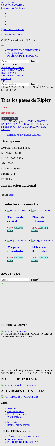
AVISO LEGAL (15, 53)
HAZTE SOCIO (9, 73)
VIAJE (4, 81)
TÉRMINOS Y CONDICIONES (23, 50)
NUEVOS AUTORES (12, 75)
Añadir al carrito (9, 118)
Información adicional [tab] (30, 134)
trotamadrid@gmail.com (13, 8)
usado (12, 194)
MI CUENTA (8, 2)
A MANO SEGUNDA (12, 67)
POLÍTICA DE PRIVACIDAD (22, 55)
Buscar (34, 84)
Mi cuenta (12, 422)
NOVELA (38, 87)
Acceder (11, 408)
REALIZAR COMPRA (13, 5)
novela (13, 126)
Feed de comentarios (17, 414)
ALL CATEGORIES (11, 64)
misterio (5, 126)
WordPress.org (14, 417)
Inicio (4, 87)
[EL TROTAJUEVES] (13, 331)
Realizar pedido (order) (18, 425)
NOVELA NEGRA (28, 124)
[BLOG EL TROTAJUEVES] (18, 385)
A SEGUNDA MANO (12, 70)
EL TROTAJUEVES (11, 34)
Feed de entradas (15, 411)
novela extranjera (26, 126)
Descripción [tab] (13, 134)
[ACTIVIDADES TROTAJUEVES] (19, 396)
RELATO (6, 78)
